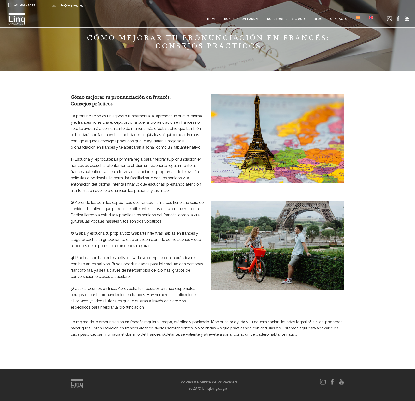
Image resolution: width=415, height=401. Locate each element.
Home (211, 19)
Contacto (339, 19)
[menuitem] (357, 17)
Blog (318, 19)
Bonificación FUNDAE (241, 19)
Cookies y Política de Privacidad (207, 382)
